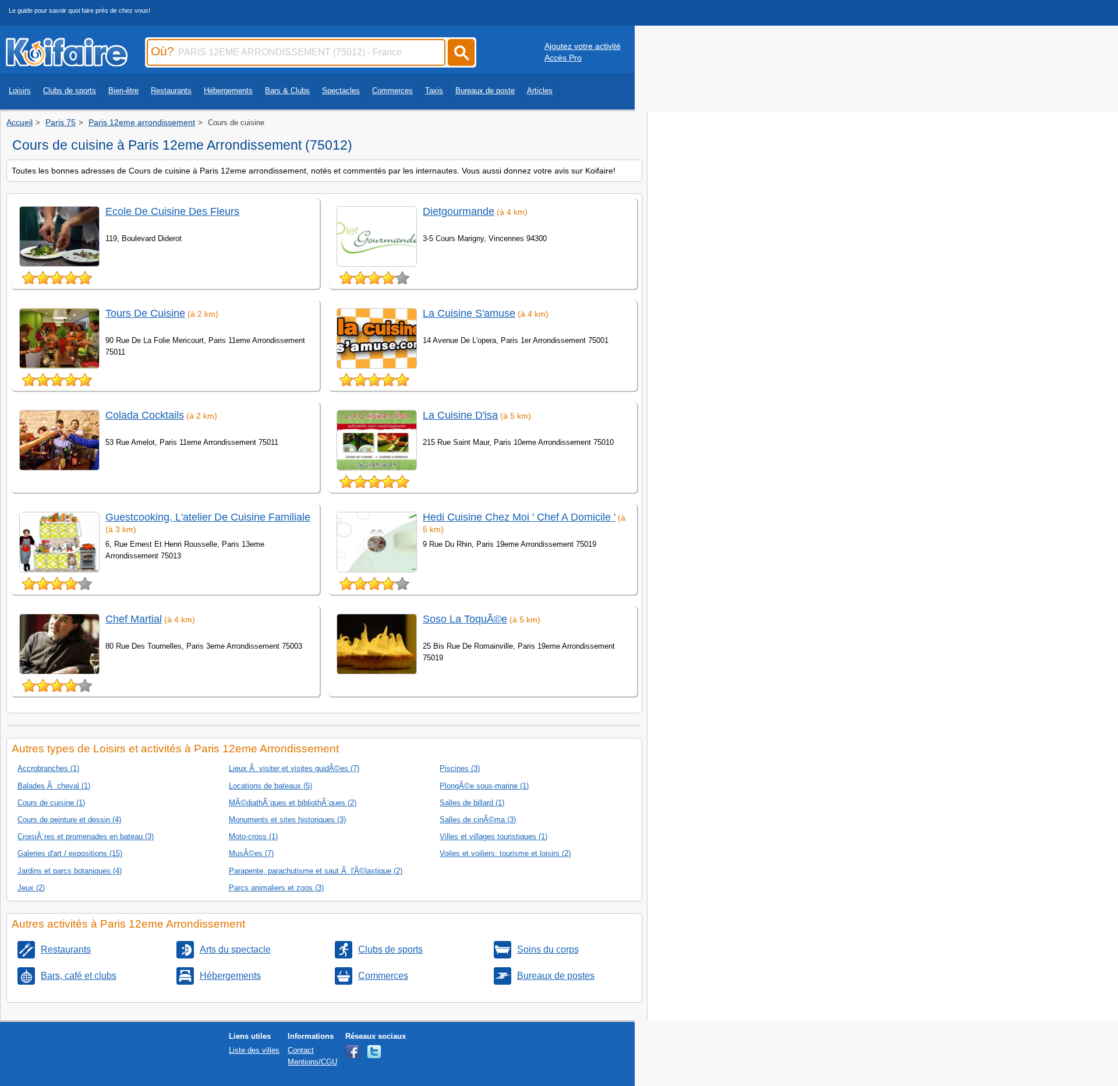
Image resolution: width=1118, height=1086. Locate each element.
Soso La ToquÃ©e (465, 619)
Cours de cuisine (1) (51, 802)
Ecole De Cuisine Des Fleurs (172, 211)
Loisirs (20, 90)
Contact (301, 1050)
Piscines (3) (460, 768)
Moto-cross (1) (253, 836)
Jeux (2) (31, 887)
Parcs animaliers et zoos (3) (276, 887)
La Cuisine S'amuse (469, 313)
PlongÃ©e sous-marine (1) (484, 785)
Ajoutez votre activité (582, 46)
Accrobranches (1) (48, 768)
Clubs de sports (69, 90)
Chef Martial (133, 619)
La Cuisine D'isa (460, 415)
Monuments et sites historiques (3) (287, 819)
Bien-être (123, 90)
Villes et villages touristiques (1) (493, 836)
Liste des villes (254, 1050)
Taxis (434, 90)
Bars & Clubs (287, 90)
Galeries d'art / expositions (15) (69, 853)
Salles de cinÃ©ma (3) (478, 819)
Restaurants (171, 90)
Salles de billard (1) (472, 802)
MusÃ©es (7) (251, 853)
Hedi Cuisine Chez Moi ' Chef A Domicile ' (519, 517)
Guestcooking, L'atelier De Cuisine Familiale (207, 517)
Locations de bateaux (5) (270, 785)
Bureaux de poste (485, 90)
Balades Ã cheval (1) (53, 785)
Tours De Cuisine (145, 313)
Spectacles (341, 90)
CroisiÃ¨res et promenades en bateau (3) (85, 836)
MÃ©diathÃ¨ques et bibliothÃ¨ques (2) (292, 802)
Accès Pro (563, 57)
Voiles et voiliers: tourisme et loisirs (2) (505, 853)
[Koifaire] (67, 63)
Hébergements (228, 90)
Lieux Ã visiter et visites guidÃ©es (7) (294, 768)
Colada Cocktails (144, 415)
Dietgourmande (458, 211)
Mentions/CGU (312, 1061)
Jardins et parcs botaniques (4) (69, 870)
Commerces (392, 90)
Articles (540, 90)
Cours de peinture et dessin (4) (69, 819)
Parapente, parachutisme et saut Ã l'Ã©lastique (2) (315, 870)
